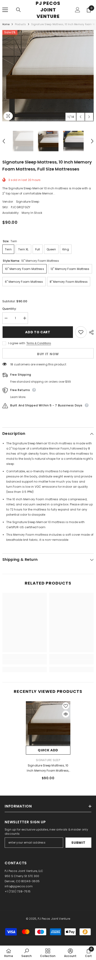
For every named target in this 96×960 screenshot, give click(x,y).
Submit (78, 842)
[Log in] (77, 9)
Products (20, 24)
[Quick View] (65, 714)
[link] (24, 661)
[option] (48, 75)
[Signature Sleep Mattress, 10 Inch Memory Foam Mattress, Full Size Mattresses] (48, 723)
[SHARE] (90, 332)
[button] (80, 117)
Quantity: (9, 309)
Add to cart (37, 332)
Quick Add (48, 750)
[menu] (5, 10)
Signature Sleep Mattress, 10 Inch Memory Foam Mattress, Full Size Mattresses (48, 768)
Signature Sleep (27, 202)
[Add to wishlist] (81, 332)
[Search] (18, 10)
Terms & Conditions (38, 343)
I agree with (16, 343)
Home (6, 24)
